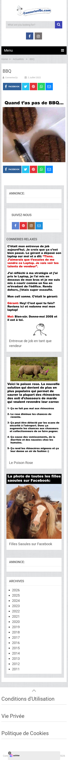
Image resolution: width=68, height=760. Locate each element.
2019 (16, 627)
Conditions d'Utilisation (28, 699)
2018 (16, 632)
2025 (16, 595)
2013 (16, 658)
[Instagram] (31, 225)
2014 (16, 653)
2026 (16, 590)
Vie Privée (12, 716)
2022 (16, 611)
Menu (8, 50)
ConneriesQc (11, 77)
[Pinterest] (23, 225)
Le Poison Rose (21, 463)
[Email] (39, 225)
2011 (16, 669)
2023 (16, 606)
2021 (16, 616)
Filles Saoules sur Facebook (30, 544)
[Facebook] (15, 225)
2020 (16, 622)
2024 (16, 601)
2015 (16, 648)
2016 (16, 643)
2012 (16, 664)
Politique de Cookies (25, 733)
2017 (16, 637)
